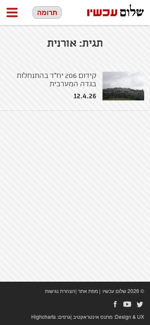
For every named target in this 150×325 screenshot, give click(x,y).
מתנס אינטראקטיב (92, 316)
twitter (140, 304)
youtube (127, 304)
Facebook (115, 304)
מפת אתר (88, 290)
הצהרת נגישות (60, 290)
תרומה (47, 12)
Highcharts (43, 316)
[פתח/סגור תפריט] (12, 12)
